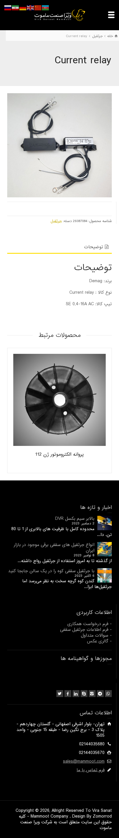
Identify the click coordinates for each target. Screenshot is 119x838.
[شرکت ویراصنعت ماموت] (59, 15)
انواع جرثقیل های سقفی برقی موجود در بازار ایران (54, 547)
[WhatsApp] (108, 693)
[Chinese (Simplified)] (38, 7)
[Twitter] (59, 693)
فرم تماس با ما (91, 770)
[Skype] (84, 693)
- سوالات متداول (96, 635)
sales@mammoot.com (84, 761)
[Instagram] (92, 693)
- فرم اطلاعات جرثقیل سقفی (86, 629)
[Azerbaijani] (45, 7)
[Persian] (15, 7)
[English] (30, 7)
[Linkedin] (75, 693)
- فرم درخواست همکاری (89, 624)
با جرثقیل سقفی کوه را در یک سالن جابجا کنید (51, 571)
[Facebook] (67, 693)
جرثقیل (56, 221)
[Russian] (8, 7)
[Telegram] (100, 693)
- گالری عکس (99, 641)
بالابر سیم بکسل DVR (74, 518)
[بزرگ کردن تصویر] (59, 145)
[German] (23, 7)
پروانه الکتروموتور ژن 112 (59, 454)
